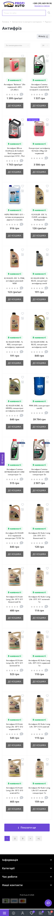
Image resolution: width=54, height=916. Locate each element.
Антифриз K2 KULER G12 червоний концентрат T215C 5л (14, 535)
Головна (5, 22)
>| (39, 838)
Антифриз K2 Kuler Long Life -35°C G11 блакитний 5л (14, 599)
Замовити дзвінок (42, 5)
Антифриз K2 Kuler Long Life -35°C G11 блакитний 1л (39, 535)
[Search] (49, 13)
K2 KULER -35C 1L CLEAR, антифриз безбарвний (39, 217)
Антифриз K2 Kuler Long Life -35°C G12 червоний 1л (39, 663)
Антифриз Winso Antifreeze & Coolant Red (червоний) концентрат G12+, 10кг (14, 152)
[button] (42, 3)
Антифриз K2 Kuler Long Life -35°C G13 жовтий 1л (39, 727)
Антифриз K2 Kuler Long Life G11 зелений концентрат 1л (39, 790)
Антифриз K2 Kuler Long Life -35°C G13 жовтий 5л (14, 790)
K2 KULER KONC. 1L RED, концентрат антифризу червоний (14, 344)
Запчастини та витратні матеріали (27, 22)
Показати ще (28, 827)
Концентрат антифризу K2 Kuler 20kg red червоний (39, 151)
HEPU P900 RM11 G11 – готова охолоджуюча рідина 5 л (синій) (14, 217)
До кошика (14, 105)
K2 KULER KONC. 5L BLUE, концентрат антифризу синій (39, 344)
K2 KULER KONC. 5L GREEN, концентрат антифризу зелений (14, 408)
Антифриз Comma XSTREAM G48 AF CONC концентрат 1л (14, 472)
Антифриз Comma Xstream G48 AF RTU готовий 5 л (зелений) (39, 87)
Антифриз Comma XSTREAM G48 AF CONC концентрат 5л (39, 472)
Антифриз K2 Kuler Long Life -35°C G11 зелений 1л (39, 599)
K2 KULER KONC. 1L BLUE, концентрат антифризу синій (39, 281)
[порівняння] (22, 61)
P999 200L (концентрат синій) (39, 406)
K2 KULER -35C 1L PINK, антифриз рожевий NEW (14, 281)
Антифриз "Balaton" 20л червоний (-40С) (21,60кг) (14, 87)
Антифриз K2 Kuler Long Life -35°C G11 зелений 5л (14, 663)
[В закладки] (22, 56)
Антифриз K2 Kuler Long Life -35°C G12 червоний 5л (14, 727)
